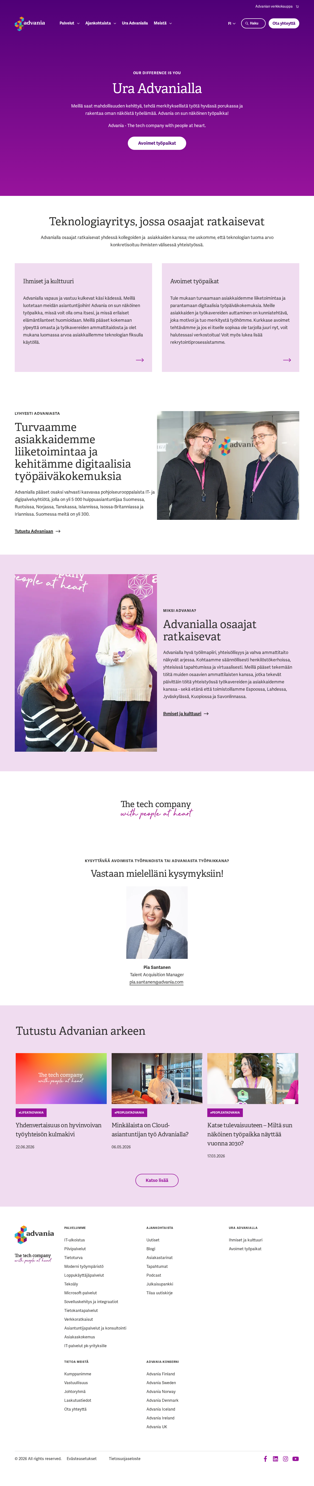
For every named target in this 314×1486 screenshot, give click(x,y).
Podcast (153, 1275)
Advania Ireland (160, 1418)
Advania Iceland (160, 1409)
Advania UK (156, 1426)
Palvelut (67, 23)
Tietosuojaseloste (125, 1458)
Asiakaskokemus (79, 1337)
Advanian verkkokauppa (274, 6)
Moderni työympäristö (84, 1266)
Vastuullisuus (76, 1382)
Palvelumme (75, 1228)
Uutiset (152, 1240)
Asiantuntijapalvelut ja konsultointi (95, 1328)
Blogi (150, 1248)
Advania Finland (160, 1374)
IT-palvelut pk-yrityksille (85, 1345)
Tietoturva (73, 1257)
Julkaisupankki (159, 1284)
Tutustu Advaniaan (34, 531)
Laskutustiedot (77, 1400)
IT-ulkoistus (74, 1240)
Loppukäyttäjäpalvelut (84, 1275)
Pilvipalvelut (75, 1248)
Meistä (160, 23)
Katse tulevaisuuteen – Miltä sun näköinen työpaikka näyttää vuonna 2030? (249, 1134)
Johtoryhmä (75, 1391)
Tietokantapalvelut (81, 1310)
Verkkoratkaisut (78, 1319)
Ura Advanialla (135, 23)
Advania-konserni (162, 1362)
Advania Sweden (161, 1382)
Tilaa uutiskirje (159, 1293)
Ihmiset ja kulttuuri (182, 713)
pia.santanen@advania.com (156, 982)
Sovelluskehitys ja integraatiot (91, 1301)
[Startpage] (30, 24)
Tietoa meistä (76, 1362)
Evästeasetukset (82, 1458)
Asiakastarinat (159, 1257)
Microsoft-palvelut (80, 1293)
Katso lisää (157, 1180)
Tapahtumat (157, 1266)
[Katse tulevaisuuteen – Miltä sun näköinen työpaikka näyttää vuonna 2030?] (252, 1078)
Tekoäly (71, 1284)
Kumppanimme (77, 1374)
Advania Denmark (162, 1400)
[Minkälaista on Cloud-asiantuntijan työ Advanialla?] (157, 1078)
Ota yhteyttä (284, 23)
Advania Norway (161, 1391)
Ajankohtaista (98, 23)
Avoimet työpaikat (157, 143)
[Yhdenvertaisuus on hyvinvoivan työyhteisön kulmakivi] (61, 1078)
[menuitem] (277, 6)
